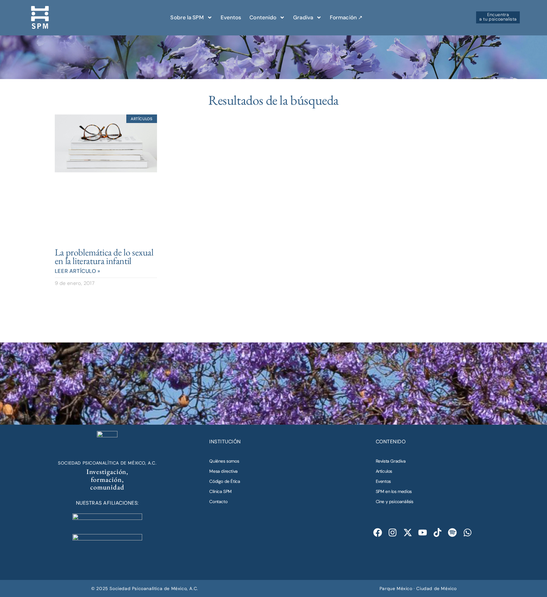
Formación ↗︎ (346, 17)
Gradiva (303, 17)
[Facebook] (378, 533)
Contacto (218, 501)
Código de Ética (224, 481)
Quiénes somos (224, 461)
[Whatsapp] (467, 533)
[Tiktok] (438, 533)
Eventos (231, 17)
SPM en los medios (394, 491)
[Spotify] (452, 533)
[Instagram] (393, 533)
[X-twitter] (407, 533)
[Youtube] (422, 533)
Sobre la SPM (187, 17)
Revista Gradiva (391, 461)
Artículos (384, 471)
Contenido (262, 17)
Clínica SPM (220, 491)
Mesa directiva (223, 471)
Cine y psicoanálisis (394, 501)
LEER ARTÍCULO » (77, 271)
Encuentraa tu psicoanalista (497, 17)
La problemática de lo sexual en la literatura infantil (104, 256)
